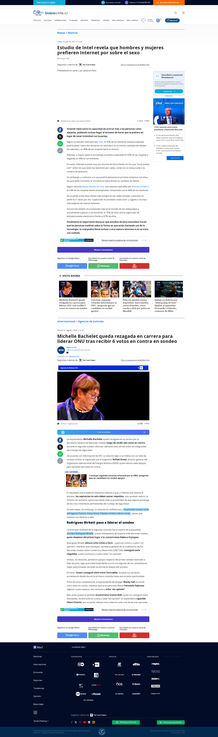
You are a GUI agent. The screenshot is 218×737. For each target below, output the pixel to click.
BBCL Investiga (118, 20)
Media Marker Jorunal (93, 186)
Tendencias (95, 20)
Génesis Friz (74, 356)
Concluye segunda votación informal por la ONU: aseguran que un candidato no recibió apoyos (118, 476)
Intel (101, 141)
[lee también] (77, 480)
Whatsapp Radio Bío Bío (172, 722)
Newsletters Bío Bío (113, 2)
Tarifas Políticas (40, 721)
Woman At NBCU (140, 186)
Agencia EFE (71, 347)
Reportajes (38, 704)
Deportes (84, 20)
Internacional (60, 20)
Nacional (48, 20)
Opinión (106, 20)
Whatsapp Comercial (127, 722)
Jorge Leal (65, 58)
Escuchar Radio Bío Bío (169, 2)
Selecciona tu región (46, 2)
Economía (74, 20)
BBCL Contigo (132, 20)
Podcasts (37, 20)
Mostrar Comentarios (103, 250)
